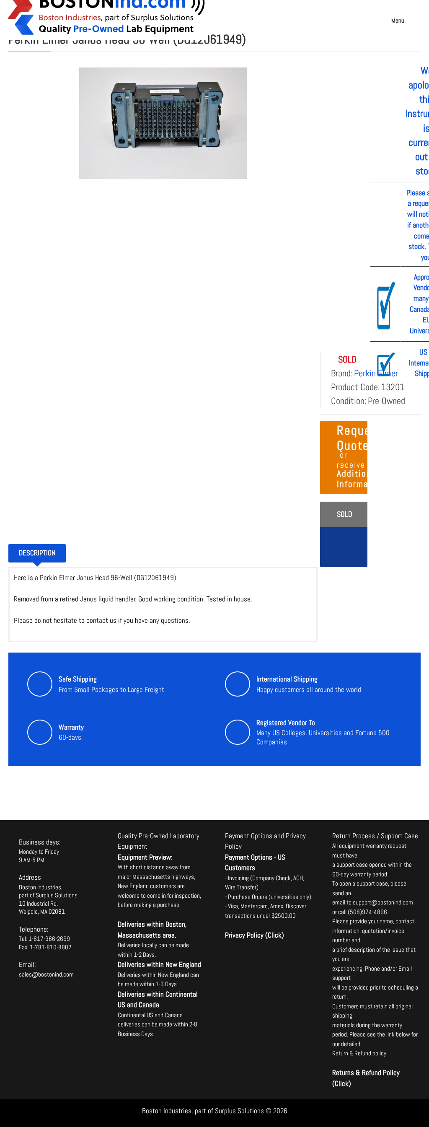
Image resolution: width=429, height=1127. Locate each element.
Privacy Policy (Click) (254, 935)
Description (37, 552)
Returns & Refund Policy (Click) (366, 1078)
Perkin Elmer (376, 373)
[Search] (418, 12)
